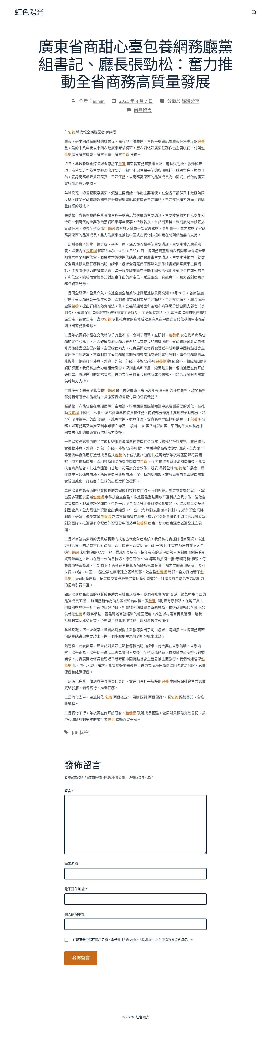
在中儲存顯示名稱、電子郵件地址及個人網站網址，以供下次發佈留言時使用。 (133, 940)
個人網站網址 (74, 914)
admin (99, 101)
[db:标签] (81, 733)
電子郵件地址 (75, 889)
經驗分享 (190, 101)
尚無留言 (143, 110)
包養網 (109, 228)
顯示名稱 (72, 864)
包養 (71, 132)
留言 (68, 791)
